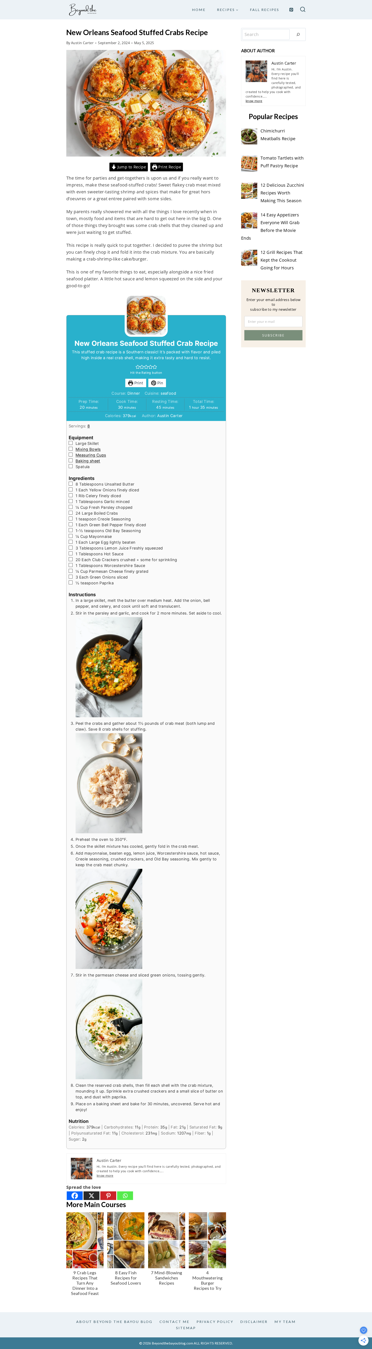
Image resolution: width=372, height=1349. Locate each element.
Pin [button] (159, 383)
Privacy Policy (215, 1322)
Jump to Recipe (131, 166)
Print (138, 383)
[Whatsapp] (125, 1195)
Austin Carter (82, 42)
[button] (138, 367)
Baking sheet (88, 461)
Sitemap (186, 1328)
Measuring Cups (91, 455)
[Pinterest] (291, 9)
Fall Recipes (264, 10)
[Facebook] (75, 1195)
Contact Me (175, 1322)
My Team (285, 1322)
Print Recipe (169, 166)
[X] (91, 1195)
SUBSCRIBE (273, 335)
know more (105, 1176)
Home (199, 10)
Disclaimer (254, 1322)
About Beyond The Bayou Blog (114, 1322)
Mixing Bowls (88, 449)
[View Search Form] (303, 10)
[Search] (298, 34)
